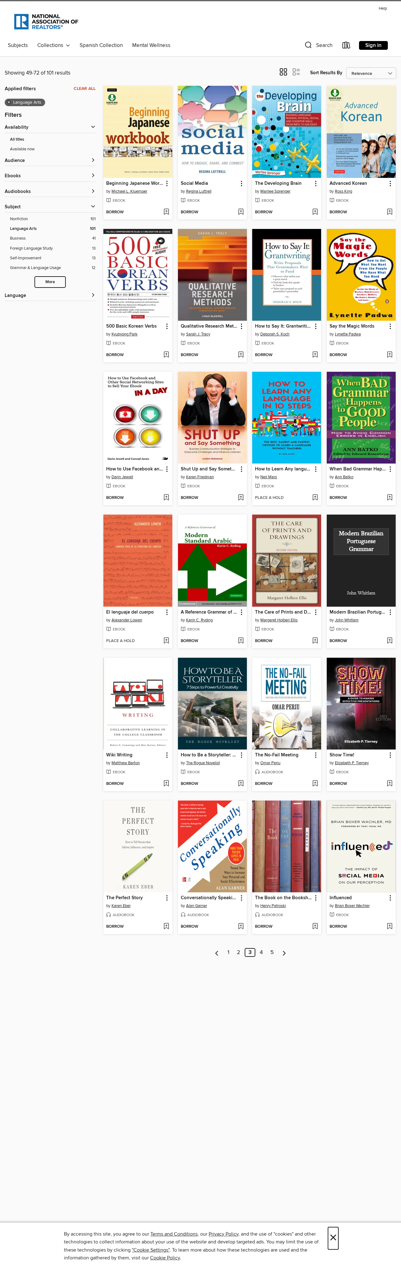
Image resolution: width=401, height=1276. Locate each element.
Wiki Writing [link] (119, 755)
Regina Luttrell (198, 191)
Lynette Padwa (348, 334)
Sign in (373, 45)
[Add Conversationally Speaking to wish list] (241, 927)
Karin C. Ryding (199, 620)
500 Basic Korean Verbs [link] (131, 326)
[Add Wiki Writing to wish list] (166, 784)
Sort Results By (326, 73)
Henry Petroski (273, 905)
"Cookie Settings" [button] (150, 1250)
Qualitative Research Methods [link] (209, 326)
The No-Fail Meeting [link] (277, 755)
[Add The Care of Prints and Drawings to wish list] (315, 641)
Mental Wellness (151, 45)
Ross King (343, 191)
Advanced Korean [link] (348, 183)
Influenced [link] (341, 898)
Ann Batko (344, 477)
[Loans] (346, 46)
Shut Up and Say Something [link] (209, 469)
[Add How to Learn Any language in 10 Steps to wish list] (315, 498)
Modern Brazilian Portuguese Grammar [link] (358, 612)
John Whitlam (347, 620)
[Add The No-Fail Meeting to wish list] (315, 784)
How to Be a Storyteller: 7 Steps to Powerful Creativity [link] (209, 755)
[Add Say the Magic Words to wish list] (389, 355)
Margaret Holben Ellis (279, 620)
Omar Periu (270, 762)
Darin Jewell (122, 477)
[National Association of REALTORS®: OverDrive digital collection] (46, 21)
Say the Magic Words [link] (352, 326)
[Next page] (284, 952)
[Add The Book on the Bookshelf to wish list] (315, 927)
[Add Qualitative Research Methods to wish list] (241, 355)
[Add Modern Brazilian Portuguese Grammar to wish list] (389, 641)
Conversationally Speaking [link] (209, 898)
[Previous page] (217, 952)
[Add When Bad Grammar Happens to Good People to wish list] (389, 498)
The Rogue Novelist (203, 762)
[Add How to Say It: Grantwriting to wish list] (315, 355)
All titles (17, 139)
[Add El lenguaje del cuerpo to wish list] (166, 641)
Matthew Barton (126, 762)
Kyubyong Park (125, 334)
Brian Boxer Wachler (352, 905)
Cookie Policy (165, 1258)
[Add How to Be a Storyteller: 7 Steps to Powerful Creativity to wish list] (241, 784)
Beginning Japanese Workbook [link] (135, 183)
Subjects (18, 45)
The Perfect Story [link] (124, 898)
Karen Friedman (200, 477)
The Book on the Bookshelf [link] (283, 898)
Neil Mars (268, 477)
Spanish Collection (101, 45)
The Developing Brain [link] (278, 183)
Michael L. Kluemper (129, 191)
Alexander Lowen (127, 620)
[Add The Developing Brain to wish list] (315, 212)
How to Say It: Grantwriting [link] (283, 326)
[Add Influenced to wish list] (389, 927)
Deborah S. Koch (274, 334)
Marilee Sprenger (275, 191)
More (50, 282)
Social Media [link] (194, 183)
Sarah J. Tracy (198, 334)
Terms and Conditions (174, 1234)
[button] (318, 46)
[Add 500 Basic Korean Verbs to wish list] (166, 355)
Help (383, 8)
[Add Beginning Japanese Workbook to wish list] (166, 212)
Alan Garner (196, 905)
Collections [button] (51, 45)
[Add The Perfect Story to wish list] (166, 927)
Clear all (85, 88)
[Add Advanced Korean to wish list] (389, 212)
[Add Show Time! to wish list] (389, 784)
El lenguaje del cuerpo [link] (130, 612)
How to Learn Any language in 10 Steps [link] (283, 469)
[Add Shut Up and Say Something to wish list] (241, 498)
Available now (22, 149)
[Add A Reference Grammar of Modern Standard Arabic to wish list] (241, 641)
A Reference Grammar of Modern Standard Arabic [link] (209, 612)
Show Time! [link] (342, 755)
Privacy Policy (223, 1234)
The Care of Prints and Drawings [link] (283, 612)
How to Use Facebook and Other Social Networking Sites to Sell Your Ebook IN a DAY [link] (135, 469)
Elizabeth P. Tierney (352, 762)
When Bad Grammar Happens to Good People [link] (358, 469)
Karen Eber (121, 905)
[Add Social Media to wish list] (241, 212)
